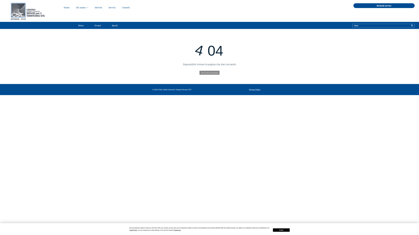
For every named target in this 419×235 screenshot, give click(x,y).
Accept (281, 230)
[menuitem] (66, 7)
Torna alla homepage (209, 73)
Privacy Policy (254, 89)
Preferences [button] (177, 230)
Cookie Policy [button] (133, 230)
